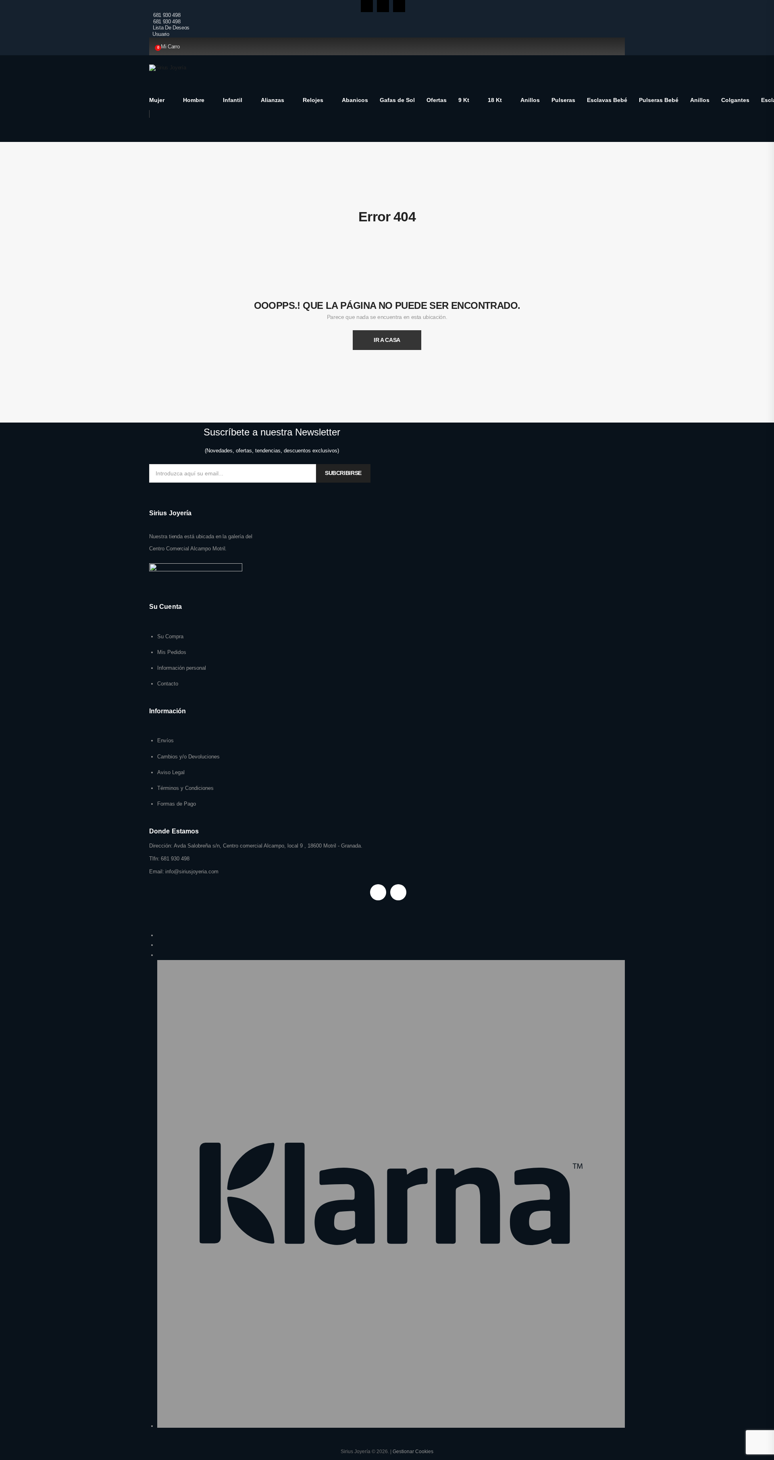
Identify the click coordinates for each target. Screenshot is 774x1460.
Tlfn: (154, 859)
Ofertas (437, 100)
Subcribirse (343, 473)
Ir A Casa (387, 340)
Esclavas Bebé (607, 100)
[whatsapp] (399, 6)
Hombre (193, 100)
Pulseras (563, 100)
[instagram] (383, 6)
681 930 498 (166, 15)
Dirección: (161, 846)
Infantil (232, 100)
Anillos (530, 100)
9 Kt (463, 100)
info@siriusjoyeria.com (191, 872)
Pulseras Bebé (658, 100)
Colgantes (735, 100)
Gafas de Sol (397, 100)
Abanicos (355, 100)
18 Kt (495, 100)
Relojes (313, 100)
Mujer (156, 100)
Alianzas (272, 100)
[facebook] (367, 6)
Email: (156, 872)
